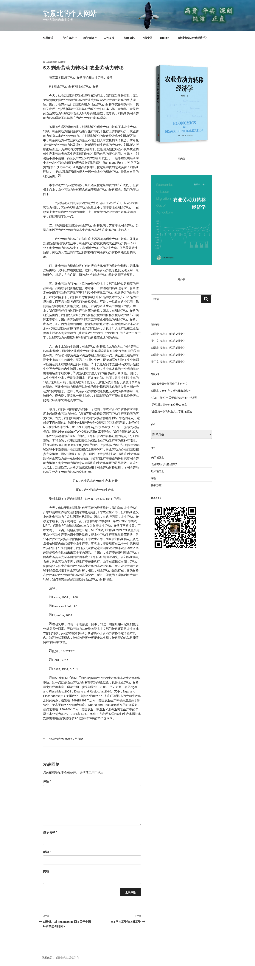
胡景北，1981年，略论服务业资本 (171, 390)
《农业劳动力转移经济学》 (192, 37)
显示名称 (50, 832)
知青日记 (129, 37)
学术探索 (68, 37)
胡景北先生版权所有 (67, 957)
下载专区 (147, 37)
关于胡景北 (157, 457)
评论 (47, 781)
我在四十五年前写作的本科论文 (169, 383)
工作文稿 (109, 37)
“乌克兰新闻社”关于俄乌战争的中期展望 (174, 397)
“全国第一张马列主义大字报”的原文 (171, 411)
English (164, 37)
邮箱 (47, 851)
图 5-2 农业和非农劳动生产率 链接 (95, 481)
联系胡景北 (176, 334)
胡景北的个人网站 (70, 13)
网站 (46, 871)
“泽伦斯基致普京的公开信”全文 (169, 404)
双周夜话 (48, 37)
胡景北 (63, 62)
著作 (153, 478)
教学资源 (88, 37)
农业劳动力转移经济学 (164, 464)
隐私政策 (156, 485)
